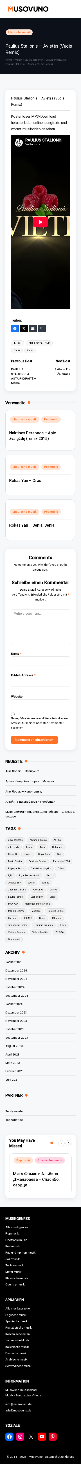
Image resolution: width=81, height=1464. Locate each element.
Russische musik (50, 1160)
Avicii (42, 847)
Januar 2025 (13, 962)
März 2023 (12, 1062)
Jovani (31, 882)
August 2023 (14, 1046)
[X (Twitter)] (24, 328)
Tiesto (63, 925)
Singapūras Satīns (17, 925)
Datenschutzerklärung (59, 1456)
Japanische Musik (17, 1340)
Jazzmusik (12, 1259)
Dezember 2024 (16, 970)
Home (8, 59)
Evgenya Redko (16, 868)
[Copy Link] (42, 328)
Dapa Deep (44, 854)
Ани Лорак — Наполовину (23, 791)
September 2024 (16, 995)
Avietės (18, 343)
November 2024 (16, 978)
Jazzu (49, 875)
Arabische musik (16, 1359)
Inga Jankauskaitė (29, 875)
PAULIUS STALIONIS (39, 343)
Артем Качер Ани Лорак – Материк (30, 781)
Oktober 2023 (15, 1029)
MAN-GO (13, 903)
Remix (17, 350)
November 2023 (16, 1020)
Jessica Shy (14, 882)
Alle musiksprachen (18, 1308)
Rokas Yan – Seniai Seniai (32, 525)
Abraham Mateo (38, 840)
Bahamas (57, 847)
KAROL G (38, 889)
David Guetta (15, 861)
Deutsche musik (16, 1353)
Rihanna (56, 918)
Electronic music (16, 1240)
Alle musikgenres (16, 1227)
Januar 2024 (13, 1004)
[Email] (33, 328)
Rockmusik (12, 1246)
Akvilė (29, 847)
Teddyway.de (13, 1111)
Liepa (53, 896)
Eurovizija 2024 (61, 861)
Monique (36, 911)
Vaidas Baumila (16, 932)
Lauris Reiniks (16, 896)
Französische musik (18, 1327)
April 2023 (12, 1054)
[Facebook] (15, 328)
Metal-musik (13, 1272)
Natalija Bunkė (55, 911)
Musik (18, 59)
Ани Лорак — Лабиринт (22, 771)
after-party (13, 847)
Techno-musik (14, 1265)
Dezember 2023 (16, 1012)
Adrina (57, 840)
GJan (61, 868)
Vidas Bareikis (40, 932)
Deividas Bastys (37, 861)
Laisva (53, 889)
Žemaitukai (14, 939)
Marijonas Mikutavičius (37, 903)
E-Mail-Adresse (23, 675)
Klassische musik (16, 1278)
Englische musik (16, 1315)
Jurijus (45, 882)
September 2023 (16, 1037)
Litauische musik (19, 32)
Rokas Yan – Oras (25, 480)
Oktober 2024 (15, 987)
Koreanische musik (17, 1334)
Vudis (30, 350)
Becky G (12, 854)
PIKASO (28, 918)
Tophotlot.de (14, 1120)
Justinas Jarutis (17, 889)
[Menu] (73, 9)
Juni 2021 (12, 1079)
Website (16, 696)
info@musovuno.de (18, 1404)
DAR (58, 854)
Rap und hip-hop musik (20, 1252)
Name (16, 653)
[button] (61, 1143)
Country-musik (15, 1284)
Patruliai (12, 918)
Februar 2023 (14, 1071)
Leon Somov (37, 896)
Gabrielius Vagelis (41, 868)
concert (27, 854)
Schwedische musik (18, 1366)
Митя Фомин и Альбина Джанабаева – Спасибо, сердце (40, 814)
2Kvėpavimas (15, 840)
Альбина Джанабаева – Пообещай (30, 801)
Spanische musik (16, 1321)
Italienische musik (17, 1347)
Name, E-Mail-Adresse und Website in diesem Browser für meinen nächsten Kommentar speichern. (39, 723)
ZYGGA (59, 932)
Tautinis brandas (43, 925)
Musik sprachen (34, 59)
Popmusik (51, 419)
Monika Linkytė (16, 911)
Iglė (10, 875)
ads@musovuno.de (18, 1410)
